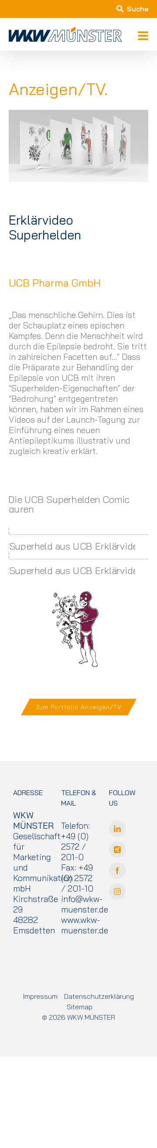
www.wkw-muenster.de (84, 925)
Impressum (40, 996)
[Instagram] (117, 891)
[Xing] (117, 849)
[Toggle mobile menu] (143, 36)
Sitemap (79, 1006)
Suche (137, 8)
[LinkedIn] (117, 828)
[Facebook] (117, 870)
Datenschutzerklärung (99, 996)
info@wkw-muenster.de (84, 904)
